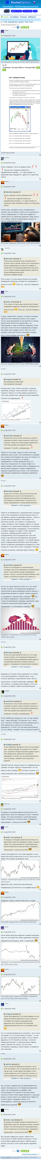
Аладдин (9, 379)
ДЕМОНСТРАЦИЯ (16, 11)
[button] (23, 27)
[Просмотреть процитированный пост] (20, 192)
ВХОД (35, 11)
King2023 (9, 744)
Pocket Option (4, 1157)
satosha (8, 1064)
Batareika (9, 192)
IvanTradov (9, 435)
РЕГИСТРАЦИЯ (27, 11)
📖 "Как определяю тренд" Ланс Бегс (16, 22)
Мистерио (9, 258)
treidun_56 (9, 302)
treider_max (10, 837)
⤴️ (14, 17)
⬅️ (23, 17)
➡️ (32, 17)
